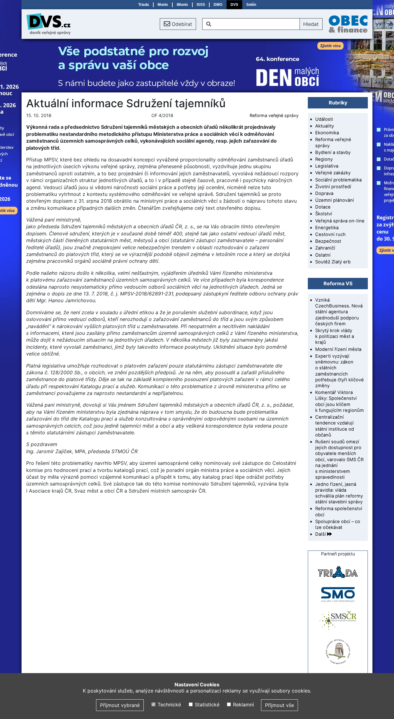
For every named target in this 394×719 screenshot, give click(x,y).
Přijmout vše (279, 705)
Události (324, 119)
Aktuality (324, 126)
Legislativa (326, 166)
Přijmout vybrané (120, 705)
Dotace (323, 207)
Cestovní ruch (330, 234)
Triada (143, 4)
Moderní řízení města (338, 349)
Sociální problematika (338, 180)
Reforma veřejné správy (274, 115)
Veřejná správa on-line (339, 221)
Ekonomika (327, 133)
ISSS (201, 4)
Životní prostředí (333, 186)
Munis (163, 4)
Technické (168, 704)
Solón (251, 4)
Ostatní (323, 255)
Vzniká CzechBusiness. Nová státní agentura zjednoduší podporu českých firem (339, 312)
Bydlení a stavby (333, 152)
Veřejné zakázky (333, 173)
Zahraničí (325, 248)
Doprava (324, 193)
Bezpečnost (328, 241)
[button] (178, 24)
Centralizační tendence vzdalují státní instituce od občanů (334, 426)
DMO (218, 4)
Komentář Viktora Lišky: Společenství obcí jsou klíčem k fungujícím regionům (339, 401)
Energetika (327, 227)
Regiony (324, 159)
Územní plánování (334, 200)
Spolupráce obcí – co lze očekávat (337, 524)
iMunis (182, 4)
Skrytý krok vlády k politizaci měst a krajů (334, 336)
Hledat (311, 24)
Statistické (206, 704)
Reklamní (242, 704)
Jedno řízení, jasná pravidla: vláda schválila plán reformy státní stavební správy (339, 493)
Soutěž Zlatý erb (333, 262)
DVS (234, 4)
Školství (323, 214)
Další (321, 534)
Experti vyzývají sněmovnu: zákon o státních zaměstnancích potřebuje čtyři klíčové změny (339, 370)
